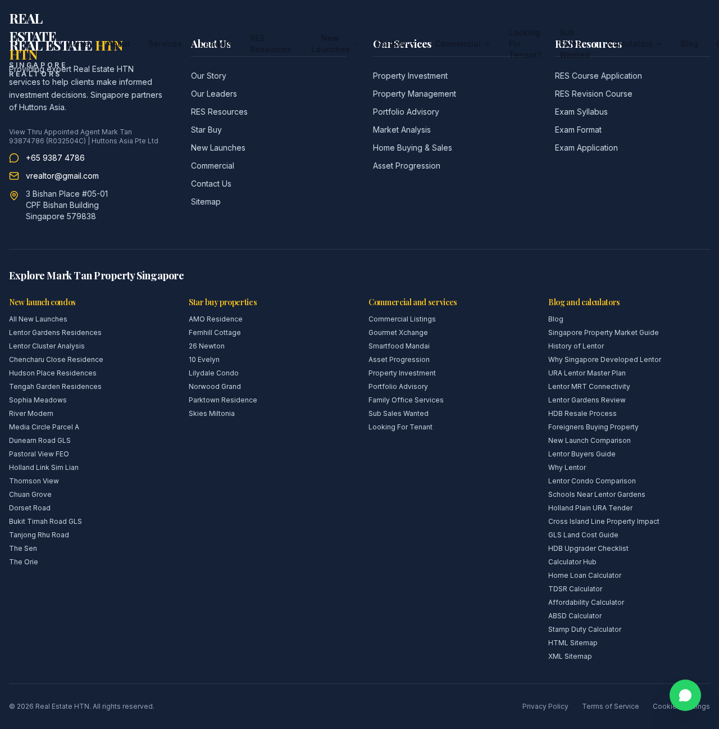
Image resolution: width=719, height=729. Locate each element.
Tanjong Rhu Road (39, 535)
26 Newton (207, 346)
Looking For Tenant (400, 427)
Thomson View (34, 481)
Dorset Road (30, 508)
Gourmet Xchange (398, 332)
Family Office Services (406, 400)
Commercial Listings (402, 319)
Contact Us (211, 183)
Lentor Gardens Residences (55, 332)
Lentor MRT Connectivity (589, 386)
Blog (689, 43)
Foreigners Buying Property (593, 427)
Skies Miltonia (212, 413)
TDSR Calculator (575, 589)
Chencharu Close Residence (56, 359)
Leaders (216, 43)
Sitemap (206, 201)
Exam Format (578, 129)
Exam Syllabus (581, 111)
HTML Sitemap (573, 643)
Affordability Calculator (586, 602)
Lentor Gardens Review (587, 400)
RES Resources (271, 43)
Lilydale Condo (214, 373)
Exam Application (586, 147)
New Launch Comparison (589, 440)
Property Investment (402, 373)
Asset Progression (406, 165)
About (118, 43)
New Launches (330, 43)
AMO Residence (216, 319)
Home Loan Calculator (584, 575)
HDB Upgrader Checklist (588, 548)
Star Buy (206, 129)
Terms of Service (610, 706)
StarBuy (391, 43)
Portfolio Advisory (406, 111)
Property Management (414, 93)
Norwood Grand (215, 386)
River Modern (31, 413)
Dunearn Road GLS (40, 440)
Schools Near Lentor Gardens (596, 494)
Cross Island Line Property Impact (603, 521)
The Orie (23, 562)
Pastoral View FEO (39, 454)
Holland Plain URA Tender (590, 508)
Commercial (458, 43)
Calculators (630, 43)
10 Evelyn (204, 359)
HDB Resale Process (582, 413)
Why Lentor (567, 467)
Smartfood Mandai (399, 346)
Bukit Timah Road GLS (45, 521)
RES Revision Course (593, 93)
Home (78, 43)
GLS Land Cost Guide (583, 535)
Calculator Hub (572, 562)
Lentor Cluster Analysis (47, 346)
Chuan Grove (30, 494)
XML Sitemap (570, 656)
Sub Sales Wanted (574, 44)
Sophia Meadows (38, 400)
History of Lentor (576, 346)
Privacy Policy (545, 706)
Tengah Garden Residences (55, 386)
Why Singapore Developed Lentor (604, 359)
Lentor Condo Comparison (592, 481)
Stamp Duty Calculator (584, 629)
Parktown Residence (223, 400)
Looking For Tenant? (525, 44)
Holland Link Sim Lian (44, 467)
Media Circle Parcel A (44, 427)
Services (165, 43)
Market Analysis (402, 129)
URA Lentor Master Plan (587, 373)
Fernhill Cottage (215, 332)
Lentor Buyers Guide (582, 454)
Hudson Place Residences (53, 373)
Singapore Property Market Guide (603, 332)
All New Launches (38, 319)
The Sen (23, 548)
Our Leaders (214, 93)
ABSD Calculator (575, 616)
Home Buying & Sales (412, 147)
